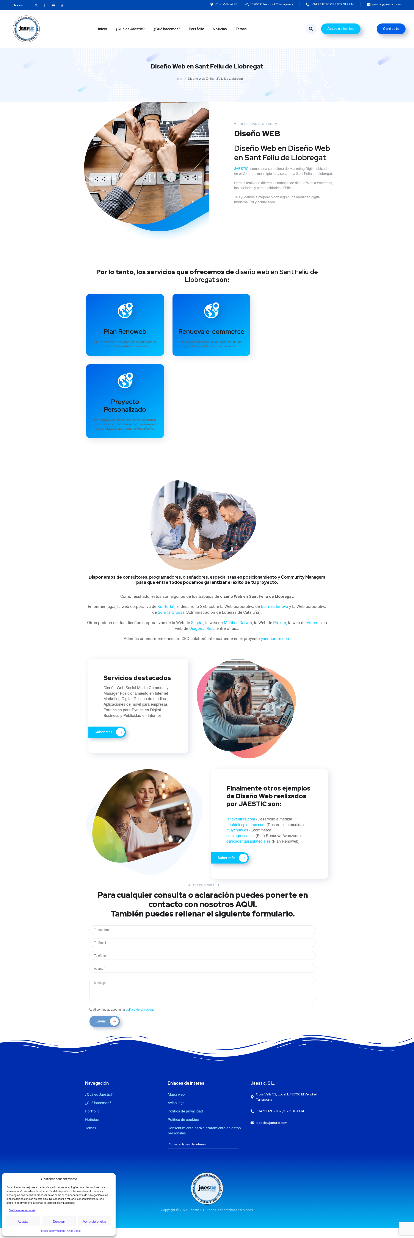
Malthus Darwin (238, 622)
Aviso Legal (74, 1230)
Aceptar (23, 1221)
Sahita (197, 622)
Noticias (220, 29)
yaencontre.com (275, 638)
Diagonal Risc (202, 628)
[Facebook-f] (45, 5)
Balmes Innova (275, 606)
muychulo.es (237, 830)
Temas (241, 29)
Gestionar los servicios (22, 1210)
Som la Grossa (171, 612)
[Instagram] (62, 5)
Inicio (102, 29)
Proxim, (280, 622)
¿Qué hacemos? (166, 29)
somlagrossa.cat (240, 835)
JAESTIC (241, 169)
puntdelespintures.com (245, 824)
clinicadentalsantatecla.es (249, 841)
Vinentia (314, 622)
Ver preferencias (94, 1221)
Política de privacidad (52, 1230)
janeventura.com (240, 819)
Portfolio (196, 29)
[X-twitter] (36, 5)
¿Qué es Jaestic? (130, 29)
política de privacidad (140, 1009)
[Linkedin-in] (53, 5)
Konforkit (165, 606)
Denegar (59, 1221)
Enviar (101, 1021)
